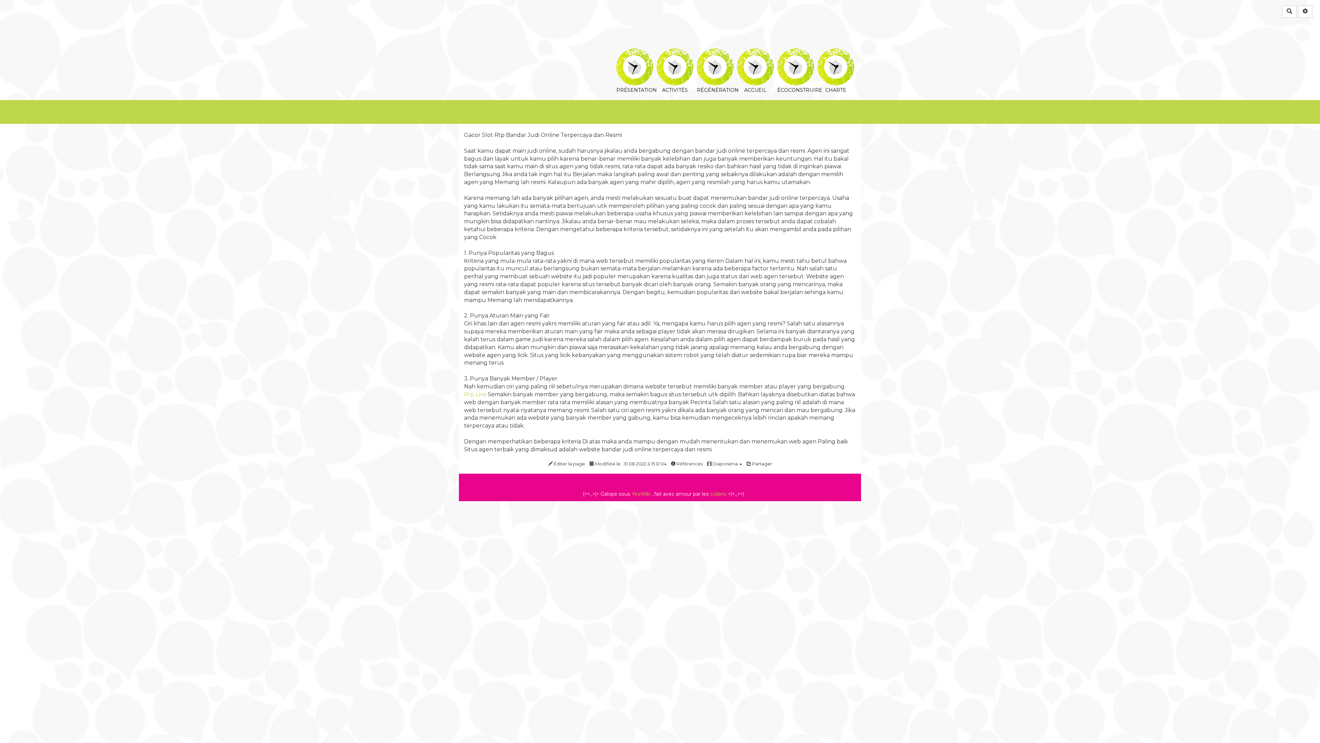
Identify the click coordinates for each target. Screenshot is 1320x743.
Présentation (635, 53)
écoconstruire (796, 53)
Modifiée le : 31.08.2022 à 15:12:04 (630, 463)
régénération (715, 53)
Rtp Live (475, 394)
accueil (755, 53)
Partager (761, 463)
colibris (718, 494)
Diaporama (725, 463)
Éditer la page (569, 463)
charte (836, 53)
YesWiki (641, 494)
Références (689, 463)
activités (675, 53)
